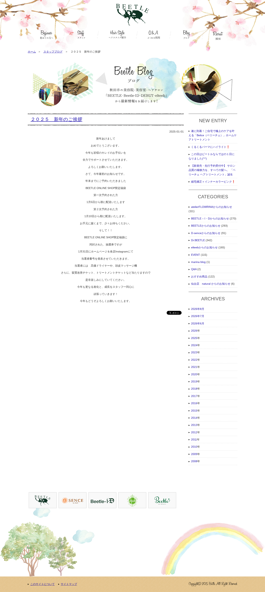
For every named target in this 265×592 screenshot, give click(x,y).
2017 (194, 396)
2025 (194, 338)
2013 (194, 424)
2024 (194, 345)
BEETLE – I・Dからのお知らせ (210, 218)
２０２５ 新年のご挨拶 (56, 119)
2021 (194, 366)
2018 (194, 388)
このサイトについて (42, 584)
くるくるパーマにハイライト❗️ (210, 146)
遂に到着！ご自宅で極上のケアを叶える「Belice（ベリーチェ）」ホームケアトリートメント (213, 135)
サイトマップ (69, 584)
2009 (194, 454)
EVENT (195, 254)
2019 (194, 381)
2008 (194, 461)
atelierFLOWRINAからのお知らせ (211, 206)
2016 (194, 403)
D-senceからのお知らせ (205, 233)
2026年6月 (197, 323)
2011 (194, 439)
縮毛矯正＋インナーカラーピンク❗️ (213, 181)
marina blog (198, 261)
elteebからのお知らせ (204, 247)
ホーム (32, 51)
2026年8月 (197, 308)
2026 (194, 330)
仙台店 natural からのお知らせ (210, 283)
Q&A (194, 269)
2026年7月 (197, 316)
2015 (194, 410)
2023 (194, 352)
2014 (194, 417)
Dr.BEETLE (198, 240)
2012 (194, 432)
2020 (194, 374)
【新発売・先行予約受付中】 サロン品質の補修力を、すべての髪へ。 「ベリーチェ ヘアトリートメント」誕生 (212, 170)
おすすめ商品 (199, 276)
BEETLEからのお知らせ (205, 225)
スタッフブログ (52, 51)
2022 (194, 359)
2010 (194, 446)
